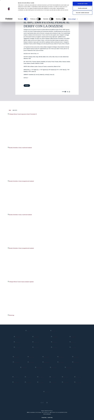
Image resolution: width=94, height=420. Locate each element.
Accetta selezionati (82, 8)
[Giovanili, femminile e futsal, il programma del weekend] (47, 206)
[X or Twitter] (45, 403)
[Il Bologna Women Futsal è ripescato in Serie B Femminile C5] (47, 139)
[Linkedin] (47, 403)
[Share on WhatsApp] (69, 92)
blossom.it (49, 414)
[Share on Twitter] (67, 92)
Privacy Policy (44, 417)
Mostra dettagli (72, 19)
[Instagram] (41, 403)
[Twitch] (51, 403)
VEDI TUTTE (15, 110)
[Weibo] (53, 403)
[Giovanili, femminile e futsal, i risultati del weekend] (47, 173)
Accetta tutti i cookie (82, 3)
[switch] (39, 19)
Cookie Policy (49, 417)
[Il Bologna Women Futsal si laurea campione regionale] (47, 307)
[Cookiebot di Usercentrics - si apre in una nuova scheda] (9, 19)
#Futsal (26, 85)
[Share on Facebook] (65, 92)
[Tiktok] (49, 403)
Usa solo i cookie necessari (82, 12)
